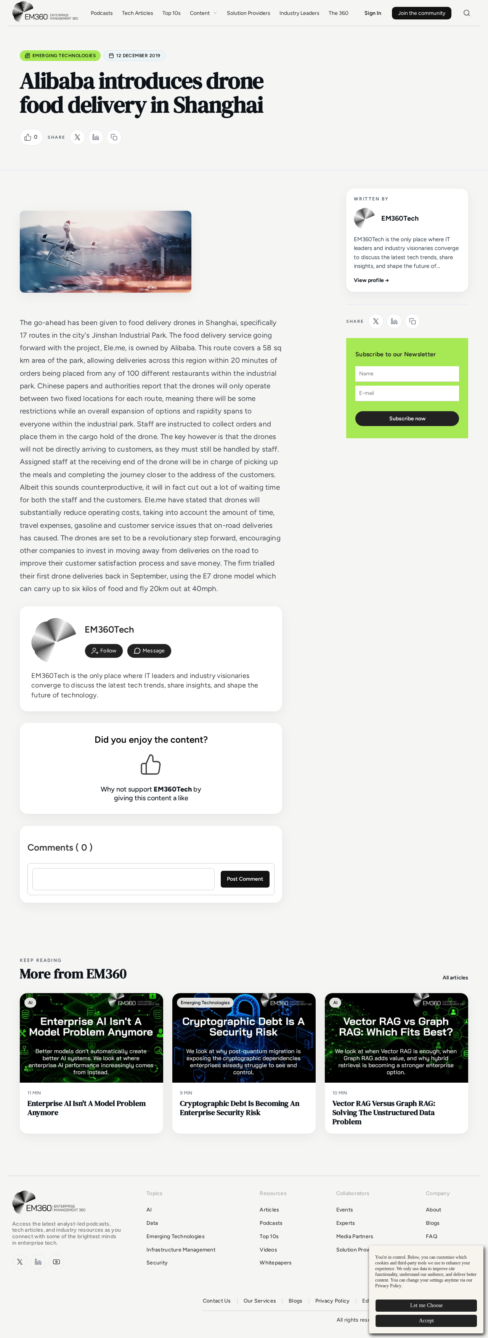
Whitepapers (276, 1262)
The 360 (338, 13)
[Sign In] (104, 651)
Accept (426, 1321)
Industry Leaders (299, 13)
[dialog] (426, 1289)
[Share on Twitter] (77, 137)
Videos (268, 1250)
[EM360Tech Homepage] (50, 1217)
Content (200, 13)
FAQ (431, 1236)
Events (344, 1210)
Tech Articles (137, 13)
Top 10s (171, 13)
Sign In (372, 13)
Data (152, 1223)
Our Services (260, 1301)
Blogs (433, 1223)
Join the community (421, 13)
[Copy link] (114, 137)
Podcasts (102, 13)
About (433, 1210)
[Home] (46, 21)
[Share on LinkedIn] (95, 137)
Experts (345, 1223)
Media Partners (355, 1236)
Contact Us (217, 1301)
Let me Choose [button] (426, 1305)
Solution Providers (248, 13)
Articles (269, 1210)
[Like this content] (28, 137)
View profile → (371, 280)
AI (149, 1210)
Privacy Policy (332, 1301)
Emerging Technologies (64, 55)
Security (157, 1262)
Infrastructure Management (180, 1250)
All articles (455, 977)
